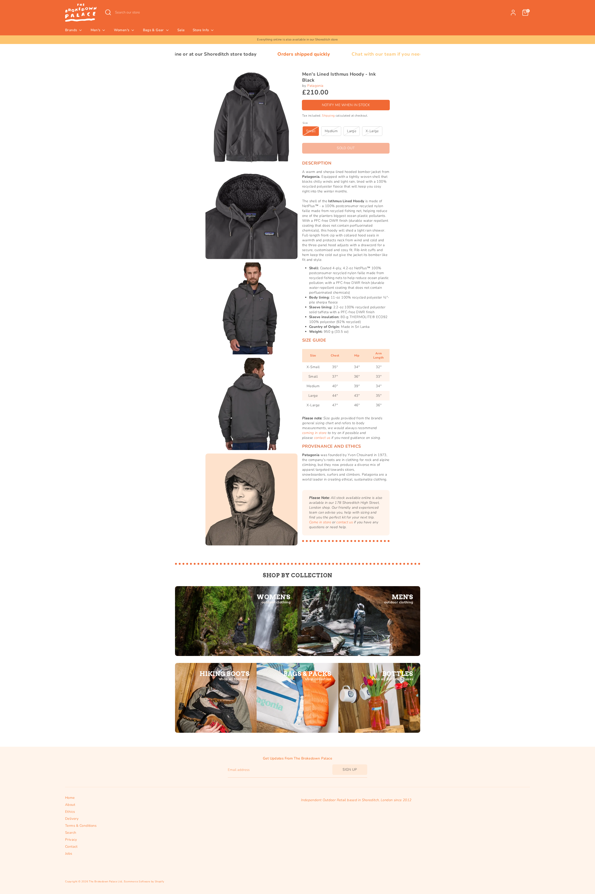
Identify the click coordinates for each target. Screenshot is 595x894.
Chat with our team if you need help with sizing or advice (352, 54)
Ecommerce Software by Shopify (144, 881)
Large (351, 131)
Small (310, 131)
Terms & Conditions (81, 825)
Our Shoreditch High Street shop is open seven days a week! (297, 39)
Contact (71, 846)
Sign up (350, 769)
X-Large (372, 131)
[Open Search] (108, 12)
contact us (322, 437)
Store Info (201, 30)
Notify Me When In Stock (346, 105)
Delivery (72, 818)
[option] (297, 39)
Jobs (68, 853)
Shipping (328, 116)
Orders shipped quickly (239, 54)
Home (70, 797)
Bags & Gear (154, 30)
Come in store (320, 522)
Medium (331, 131)
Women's (122, 30)
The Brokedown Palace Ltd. (105, 881)
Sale (181, 30)
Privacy (71, 839)
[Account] (513, 12)
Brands (71, 30)
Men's (96, 30)
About (70, 804)
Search (70, 832)
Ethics (70, 811)
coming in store (314, 432)
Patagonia (315, 85)
